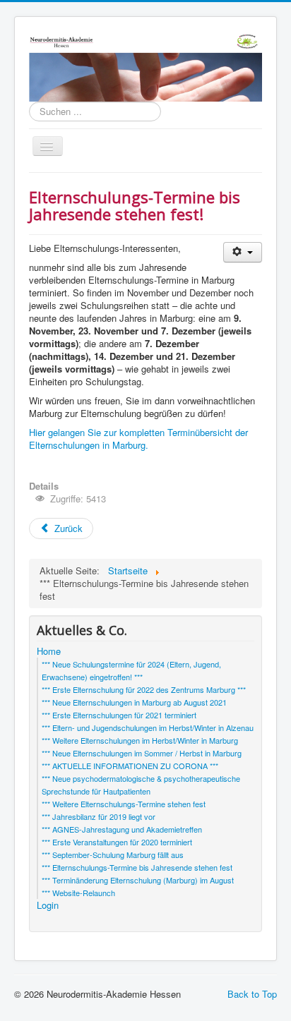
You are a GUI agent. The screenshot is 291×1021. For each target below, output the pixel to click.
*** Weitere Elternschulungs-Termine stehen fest (124, 803)
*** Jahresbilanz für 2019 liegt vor (98, 816)
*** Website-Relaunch (78, 892)
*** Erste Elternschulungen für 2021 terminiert (119, 714)
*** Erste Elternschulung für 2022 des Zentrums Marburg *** (144, 689)
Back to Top (252, 994)
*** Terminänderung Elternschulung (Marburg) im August (138, 880)
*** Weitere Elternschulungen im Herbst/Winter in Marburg (140, 740)
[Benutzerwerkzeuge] (242, 252)
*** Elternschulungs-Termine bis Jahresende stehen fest (137, 867)
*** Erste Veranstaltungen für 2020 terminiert (117, 841)
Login (48, 905)
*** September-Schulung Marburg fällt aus (113, 854)
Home (49, 651)
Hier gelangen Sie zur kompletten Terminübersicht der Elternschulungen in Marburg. (138, 438)
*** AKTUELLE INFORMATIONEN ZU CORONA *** (130, 765)
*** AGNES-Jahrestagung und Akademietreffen (122, 829)
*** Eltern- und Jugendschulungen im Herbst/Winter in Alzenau (148, 727)
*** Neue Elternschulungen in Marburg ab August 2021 (134, 702)
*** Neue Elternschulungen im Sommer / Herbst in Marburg (142, 753)
